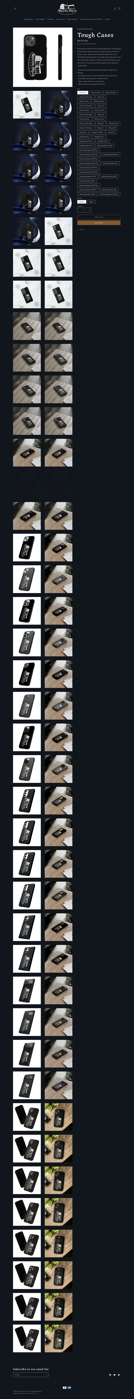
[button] (15, 8)
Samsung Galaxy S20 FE (88, 190)
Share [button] (81, 229)
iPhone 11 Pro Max (85, 128)
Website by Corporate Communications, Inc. (25, 1393)
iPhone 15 (82, 92)
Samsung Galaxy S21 (110, 163)
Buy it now (99, 223)
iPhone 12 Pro (99, 119)
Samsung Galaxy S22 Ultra (88, 163)
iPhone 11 (100, 123)
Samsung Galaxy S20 (108, 176)
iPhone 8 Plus (84, 137)
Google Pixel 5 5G (85, 145)
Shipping (80, 43)
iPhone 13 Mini (84, 110)
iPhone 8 (111, 132)
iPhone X (100, 128)
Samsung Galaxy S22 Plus (88, 159)
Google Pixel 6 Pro (86, 141)
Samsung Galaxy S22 (110, 154)
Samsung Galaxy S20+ (87, 181)
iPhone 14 (100, 97)
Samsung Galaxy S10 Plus (109, 194)
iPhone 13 (100, 106)
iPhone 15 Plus (111, 92)
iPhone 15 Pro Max (85, 97)
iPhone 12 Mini (84, 119)
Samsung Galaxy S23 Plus (88, 150)
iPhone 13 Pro (99, 110)
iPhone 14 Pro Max (85, 106)
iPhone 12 (100, 115)
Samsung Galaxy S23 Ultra (88, 154)
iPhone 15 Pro (96, 92)
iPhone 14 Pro (84, 101)
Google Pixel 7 (99, 137)
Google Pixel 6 (103, 141)
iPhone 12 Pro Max (85, 123)
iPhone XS (83, 132)
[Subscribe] (46, 1374)
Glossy (81, 202)
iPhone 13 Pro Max (85, 115)
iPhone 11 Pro (113, 123)
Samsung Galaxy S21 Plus (88, 168)
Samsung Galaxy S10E (87, 194)
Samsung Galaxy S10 (109, 190)
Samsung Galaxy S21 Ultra (88, 172)
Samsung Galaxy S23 (104, 145)
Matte (91, 202)
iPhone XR (112, 128)
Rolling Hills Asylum (23, 1391)
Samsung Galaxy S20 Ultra (88, 185)
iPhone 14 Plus (99, 101)
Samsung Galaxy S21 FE (87, 176)
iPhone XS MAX (97, 132)
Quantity (80, 206)
